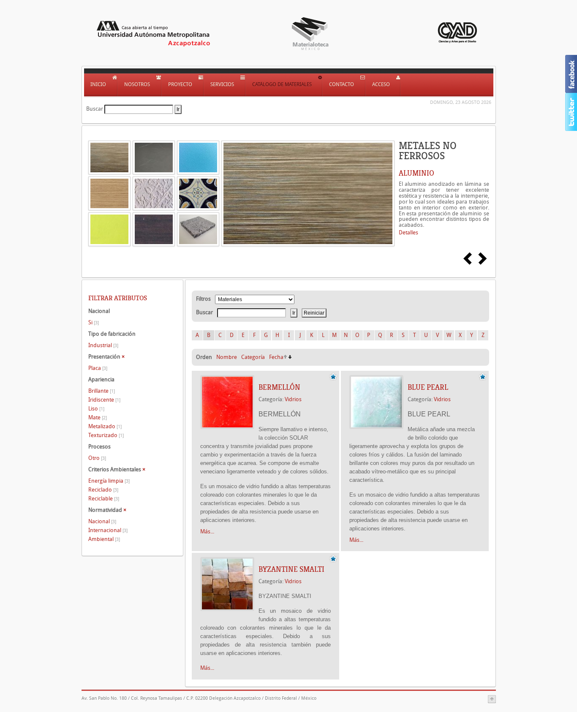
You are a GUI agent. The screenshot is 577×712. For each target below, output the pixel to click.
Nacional (102, 521)
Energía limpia (109, 481)
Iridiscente (104, 400)
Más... (207, 531)
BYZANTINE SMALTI (291, 569)
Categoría (253, 357)
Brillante (101, 391)
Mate (97, 417)
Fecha (276, 357)
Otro (97, 458)
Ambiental (104, 539)
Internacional (108, 530)
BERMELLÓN (279, 387)
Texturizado (106, 435)
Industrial (103, 345)
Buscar (94, 109)
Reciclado (103, 489)
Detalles (408, 232)
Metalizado (105, 426)
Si (93, 322)
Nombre (226, 357)
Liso (96, 408)
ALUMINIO (416, 173)
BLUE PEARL (428, 387)
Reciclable (103, 498)
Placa (97, 368)
